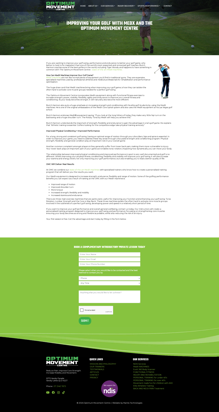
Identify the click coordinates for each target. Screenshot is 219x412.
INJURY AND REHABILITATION (147, 375)
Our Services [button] (107, 6)
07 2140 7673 (60, 386)
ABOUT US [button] (92, 6)
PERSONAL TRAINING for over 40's (149, 380)
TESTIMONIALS (97, 369)
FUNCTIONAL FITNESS (143, 372)
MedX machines (53, 77)
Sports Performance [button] (148, 6)
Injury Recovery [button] (126, 6)
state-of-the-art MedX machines (107, 70)
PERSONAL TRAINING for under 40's (150, 378)
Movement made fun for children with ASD (153, 383)
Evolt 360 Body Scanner (144, 369)
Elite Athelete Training (143, 386)
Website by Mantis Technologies (127, 403)
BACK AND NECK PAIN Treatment (148, 388)
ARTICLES (94, 372)
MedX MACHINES (141, 367)
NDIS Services (139, 364)
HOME (83, 6)
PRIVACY (94, 378)
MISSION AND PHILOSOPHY (103, 364)
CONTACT (168, 6)
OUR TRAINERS (97, 367)
